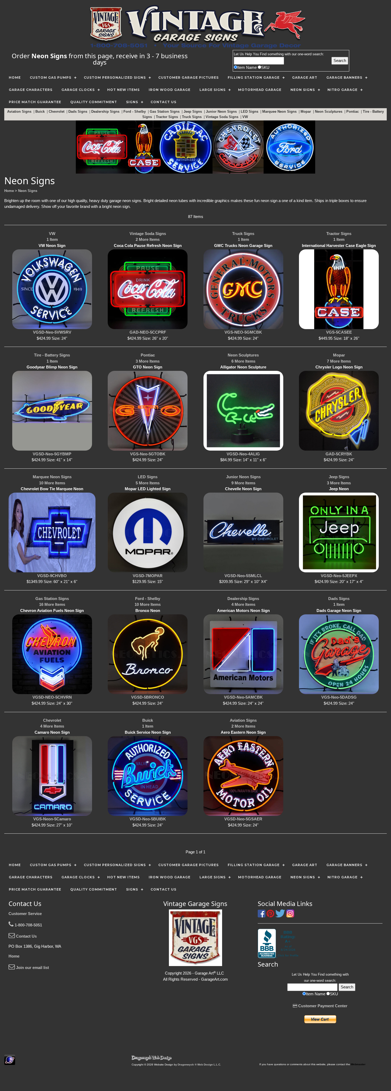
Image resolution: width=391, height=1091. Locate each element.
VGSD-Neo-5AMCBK (243, 697)
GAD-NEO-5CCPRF (148, 332)
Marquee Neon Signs (280, 112)
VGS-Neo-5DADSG (339, 697)
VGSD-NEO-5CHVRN (52, 697)
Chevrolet (57, 112)
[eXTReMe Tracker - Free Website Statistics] (9, 1062)
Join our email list (32, 967)
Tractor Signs (167, 117)
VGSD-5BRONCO (147, 697)
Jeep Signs (193, 112)
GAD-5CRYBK (339, 454)
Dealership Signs (105, 112)
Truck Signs (192, 117)
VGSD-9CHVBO (52, 575)
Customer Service (25, 913)
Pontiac (353, 112)
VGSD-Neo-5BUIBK (148, 819)
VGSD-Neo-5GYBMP (52, 454)
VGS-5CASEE (339, 332)
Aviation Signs (19, 112)
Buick (40, 112)
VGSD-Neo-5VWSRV (52, 332)
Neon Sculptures (329, 112)
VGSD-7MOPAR (148, 575)
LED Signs (250, 112)
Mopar (306, 112)
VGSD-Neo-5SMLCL (243, 575)
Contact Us (26, 936)
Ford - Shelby (135, 112)
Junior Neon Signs (222, 112)
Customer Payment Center (322, 1006)
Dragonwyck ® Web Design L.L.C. (199, 1064)
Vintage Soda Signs (222, 117)
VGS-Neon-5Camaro (52, 819)
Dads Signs (78, 112)
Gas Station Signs (165, 112)
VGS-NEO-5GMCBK (243, 332)
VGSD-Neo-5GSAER (243, 819)
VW (245, 117)
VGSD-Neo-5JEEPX (339, 575)
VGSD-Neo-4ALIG (243, 454)
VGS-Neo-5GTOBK (147, 454)
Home (14, 956)
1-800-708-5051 (28, 925)
